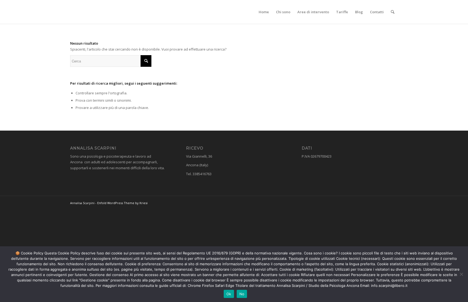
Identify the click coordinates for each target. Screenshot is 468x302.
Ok (228, 294)
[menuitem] (263, 12)
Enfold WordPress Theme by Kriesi (122, 203)
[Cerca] (392, 12)
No (242, 294)
